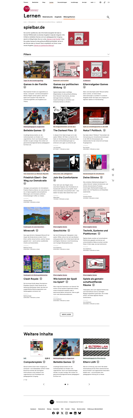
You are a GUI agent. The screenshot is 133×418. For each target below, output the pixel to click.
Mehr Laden (66, 314)
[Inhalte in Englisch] (108, 2)
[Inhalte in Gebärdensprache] (104, 2)
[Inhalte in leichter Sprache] (100, 2)
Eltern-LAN (89, 362)
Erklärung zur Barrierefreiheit (95, 409)
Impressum (33, 409)
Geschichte (60, 230)
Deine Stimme (91, 177)
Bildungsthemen (32, 22)
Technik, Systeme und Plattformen (95, 232)
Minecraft (29, 230)
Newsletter (56, 409)
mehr (93, 2)
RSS (62, 409)
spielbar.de (59, 22)
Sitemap (49, 409)
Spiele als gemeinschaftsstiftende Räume (93, 281)
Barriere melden (81, 409)
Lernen (25, 22)
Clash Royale (31, 278)
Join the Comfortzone (65, 177)
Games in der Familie (53, 39)
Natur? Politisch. (92, 130)
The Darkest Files (63, 130)
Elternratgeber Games (95, 84)
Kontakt (67, 409)
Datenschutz (41, 409)
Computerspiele (33, 362)
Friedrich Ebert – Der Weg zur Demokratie (35, 179)
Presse (73, 409)
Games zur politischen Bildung (43, 45)
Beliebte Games (33, 130)
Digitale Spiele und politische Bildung (46, 22)
